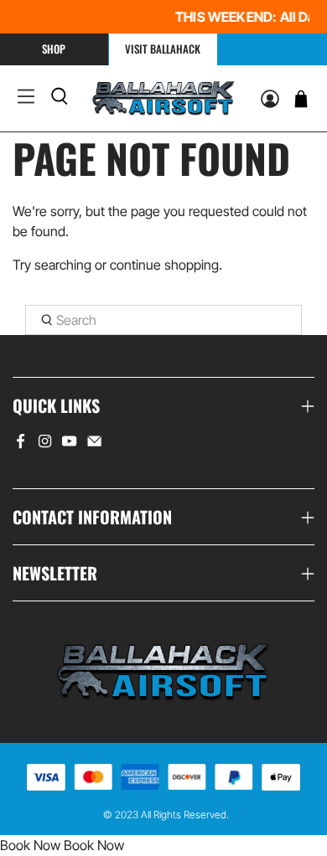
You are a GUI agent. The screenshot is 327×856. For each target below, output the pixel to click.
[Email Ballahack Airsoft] (94, 444)
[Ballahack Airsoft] (163, 98)
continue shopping (164, 264)
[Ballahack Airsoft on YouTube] (69, 444)
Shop (53, 48)
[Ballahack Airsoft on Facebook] (21, 444)
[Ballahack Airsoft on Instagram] (45, 444)
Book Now (30, 845)
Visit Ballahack (162, 48)
